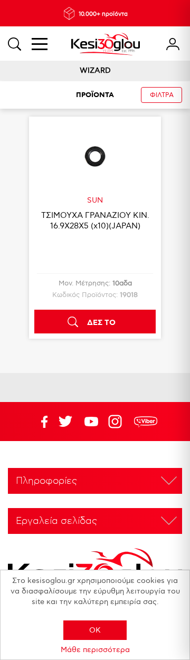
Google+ (117, 422)
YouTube (65, 422)
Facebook (40, 422)
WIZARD (95, 70)
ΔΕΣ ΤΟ (101, 323)
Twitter (91, 422)
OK (95, 630)
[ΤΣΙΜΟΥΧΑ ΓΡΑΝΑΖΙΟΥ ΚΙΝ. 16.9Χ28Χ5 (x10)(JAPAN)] (95, 156)
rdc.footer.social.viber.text (145, 422)
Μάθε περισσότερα (95, 649)
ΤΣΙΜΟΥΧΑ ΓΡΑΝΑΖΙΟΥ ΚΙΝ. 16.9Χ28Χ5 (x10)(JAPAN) (95, 221)
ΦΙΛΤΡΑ (162, 95)
